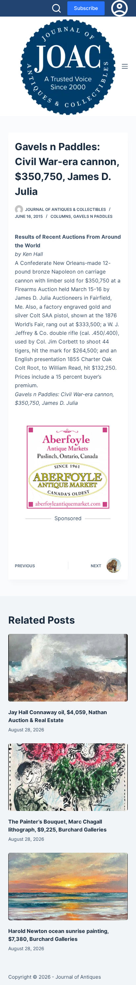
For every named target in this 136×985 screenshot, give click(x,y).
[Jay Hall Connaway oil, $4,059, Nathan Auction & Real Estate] (68, 668)
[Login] (119, 8)
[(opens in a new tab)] (68, 466)
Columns (61, 216)
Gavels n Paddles (93, 216)
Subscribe (86, 8)
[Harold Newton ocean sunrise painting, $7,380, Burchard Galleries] (68, 886)
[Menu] (125, 66)
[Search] (56, 8)
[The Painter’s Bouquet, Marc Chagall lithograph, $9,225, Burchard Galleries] (68, 777)
